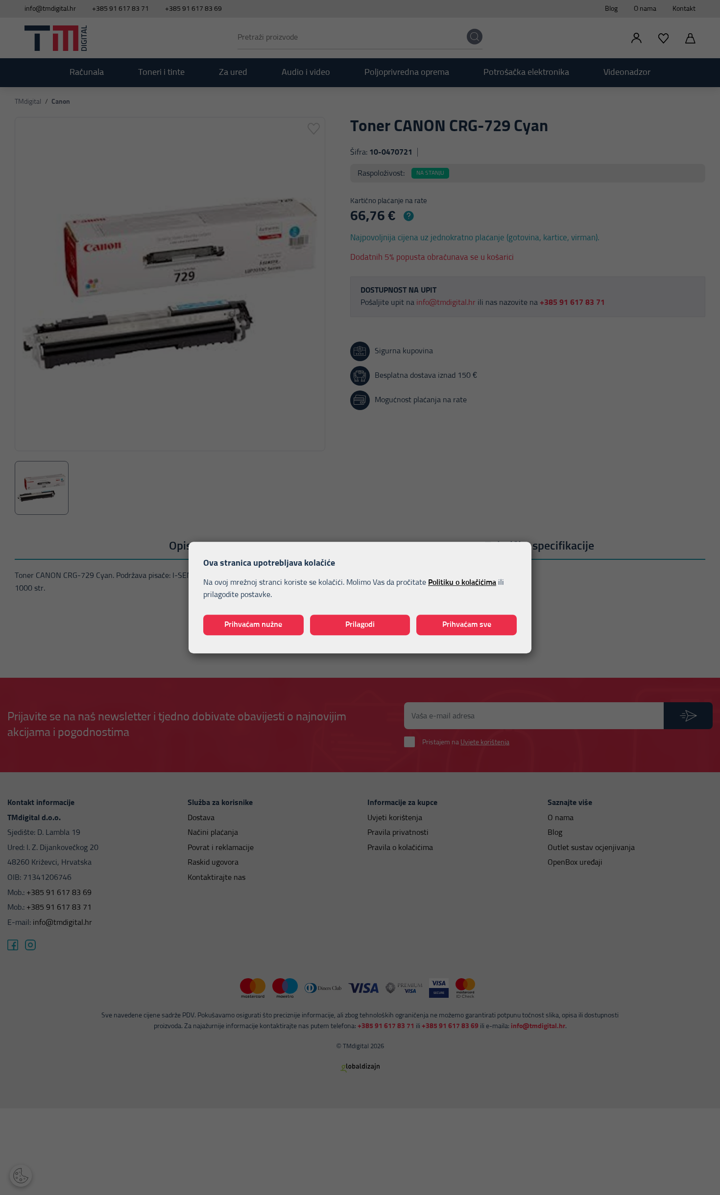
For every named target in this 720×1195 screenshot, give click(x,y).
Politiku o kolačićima (462, 582)
